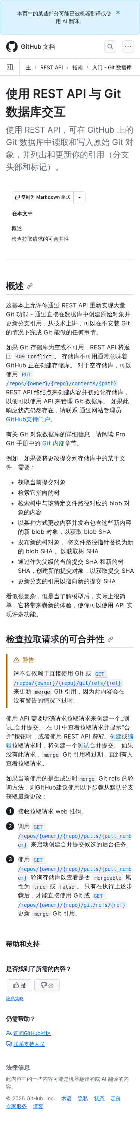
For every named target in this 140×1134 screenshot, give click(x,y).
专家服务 (16, 1106)
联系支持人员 (29, 1044)
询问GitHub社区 (32, 1033)
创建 (116, 736)
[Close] (119, 12)
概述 (15, 285)
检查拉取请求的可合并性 (55, 639)
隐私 (83, 1098)
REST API (51, 67)
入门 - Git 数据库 (112, 67)
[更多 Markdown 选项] (79, 197)
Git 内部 (53, 443)
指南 (77, 67)
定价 (116, 1098)
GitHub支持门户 (28, 419)
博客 (38, 1106)
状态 (99, 1098)
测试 (84, 745)
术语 (66, 1098)
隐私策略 (15, 998)
